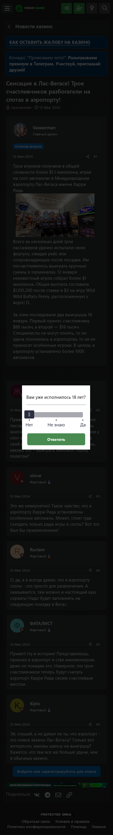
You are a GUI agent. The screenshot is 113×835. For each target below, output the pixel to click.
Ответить (56, 439)
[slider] (29, 414)
